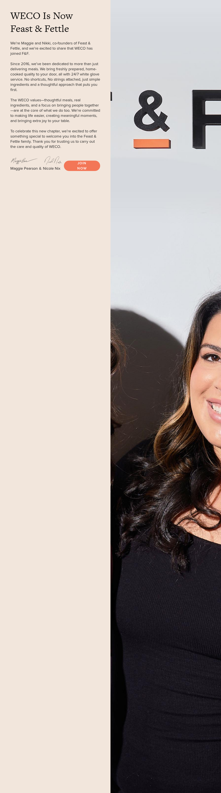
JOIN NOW (82, 166)
